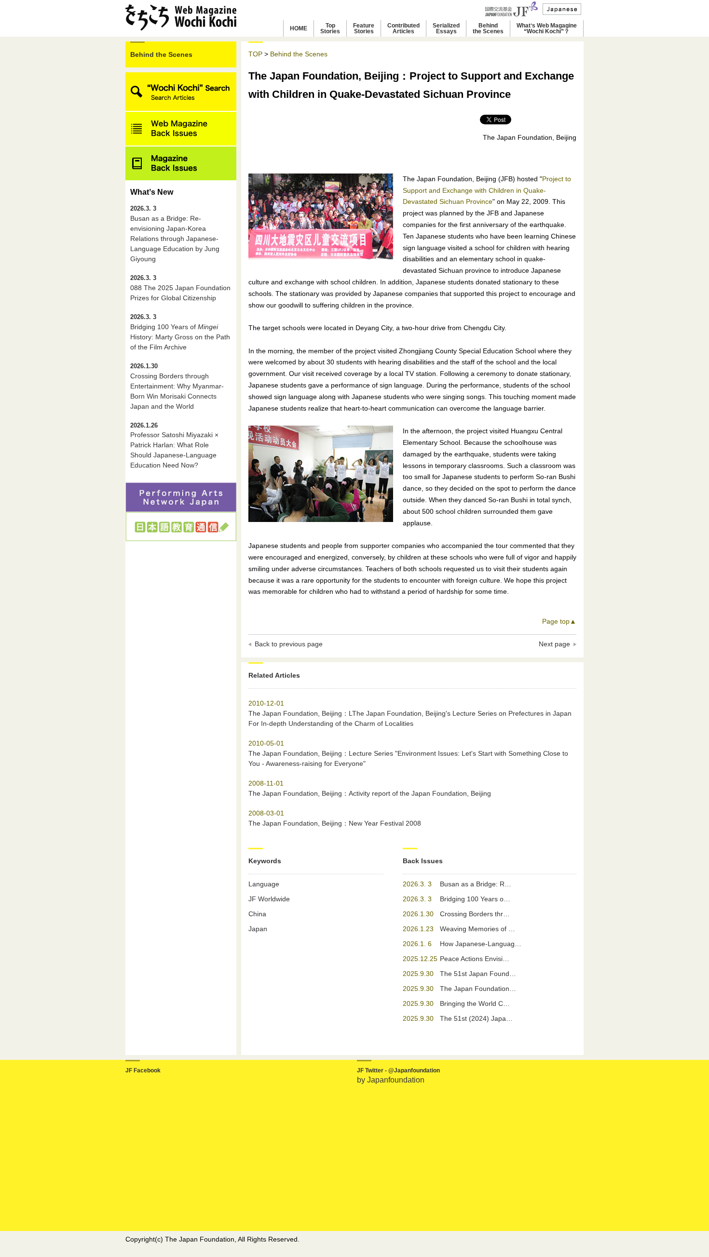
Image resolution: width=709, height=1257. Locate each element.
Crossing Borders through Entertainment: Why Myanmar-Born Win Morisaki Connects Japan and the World (177, 386)
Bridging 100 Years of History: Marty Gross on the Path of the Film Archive (180, 332)
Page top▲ (559, 621)
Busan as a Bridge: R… (475, 884)
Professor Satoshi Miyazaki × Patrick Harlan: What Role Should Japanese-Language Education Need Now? (174, 445)
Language (263, 884)
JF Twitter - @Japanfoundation (398, 1070)
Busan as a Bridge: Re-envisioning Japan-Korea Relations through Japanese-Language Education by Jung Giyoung (174, 234)
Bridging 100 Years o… (475, 899)
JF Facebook (143, 1070)
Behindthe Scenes (488, 28)
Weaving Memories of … (477, 929)
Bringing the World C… (475, 1003)
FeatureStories (363, 28)
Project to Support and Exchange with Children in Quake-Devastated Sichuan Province (487, 190)
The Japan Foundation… (478, 988)
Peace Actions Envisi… (474, 959)
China (257, 914)
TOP (255, 54)
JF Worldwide (269, 899)
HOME (298, 28)
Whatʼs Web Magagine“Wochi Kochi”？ (547, 28)
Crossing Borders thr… (475, 914)
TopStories (330, 28)
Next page (554, 644)
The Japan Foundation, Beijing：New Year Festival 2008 (334, 823)
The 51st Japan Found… (478, 973)
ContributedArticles (403, 28)
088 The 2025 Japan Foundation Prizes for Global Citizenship (180, 288)
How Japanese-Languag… (480, 944)
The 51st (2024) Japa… (476, 1018)
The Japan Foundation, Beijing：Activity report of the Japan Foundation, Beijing (369, 793)
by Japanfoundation (390, 1080)
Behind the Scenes (161, 54)
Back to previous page (289, 644)
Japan (257, 929)
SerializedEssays (446, 28)
